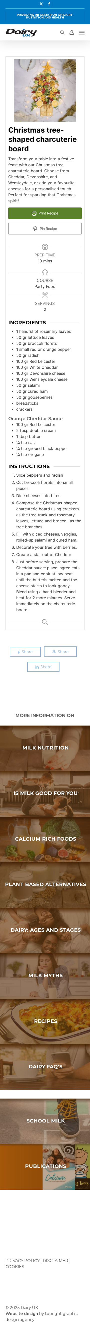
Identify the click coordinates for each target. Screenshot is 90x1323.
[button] (81, 32)
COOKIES (15, 1266)
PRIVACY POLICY (23, 1260)
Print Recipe (48, 213)
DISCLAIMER (55, 1260)
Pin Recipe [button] (48, 228)
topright (53, 1313)
